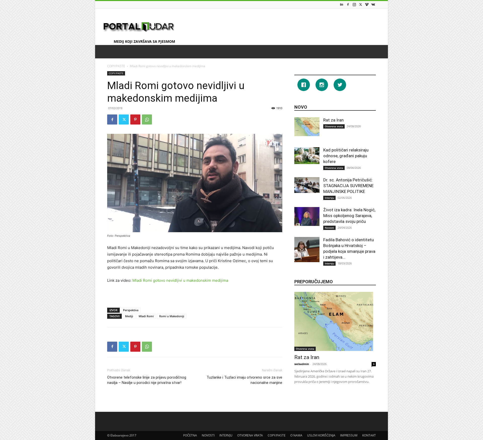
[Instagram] (354, 4)
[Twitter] (360, 4)
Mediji (129, 316)
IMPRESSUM (348, 435)
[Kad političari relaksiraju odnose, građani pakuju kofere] (306, 155)
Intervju (329, 197)
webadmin (301, 364)
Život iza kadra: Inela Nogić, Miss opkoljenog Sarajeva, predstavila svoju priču (349, 215)
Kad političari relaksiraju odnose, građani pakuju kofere (346, 155)
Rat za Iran (333, 120)
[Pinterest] (135, 119)
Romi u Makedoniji (171, 316)
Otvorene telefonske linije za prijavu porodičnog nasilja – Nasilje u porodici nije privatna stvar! (146, 380)
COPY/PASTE (116, 66)
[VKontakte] (373, 4)
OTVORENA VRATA (250, 435)
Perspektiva (130, 310)
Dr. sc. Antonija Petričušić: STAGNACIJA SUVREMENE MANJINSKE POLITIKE (348, 185)
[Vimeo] (367, 4)
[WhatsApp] (147, 119)
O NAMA (296, 435)
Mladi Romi (146, 316)
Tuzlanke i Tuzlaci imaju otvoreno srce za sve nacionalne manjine (244, 380)
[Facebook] (348, 4)
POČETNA (190, 435)
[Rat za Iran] (306, 126)
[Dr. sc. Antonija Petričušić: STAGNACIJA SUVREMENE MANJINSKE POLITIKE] (306, 185)
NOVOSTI (208, 435)
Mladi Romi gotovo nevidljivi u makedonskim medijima (180, 280)
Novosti (329, 227)
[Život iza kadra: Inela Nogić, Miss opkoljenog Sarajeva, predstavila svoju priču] (306, 216)
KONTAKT (369, 435)
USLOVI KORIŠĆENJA (321, 435)
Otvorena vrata (334, 126)
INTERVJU (225, 435)
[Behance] (341, 4)
